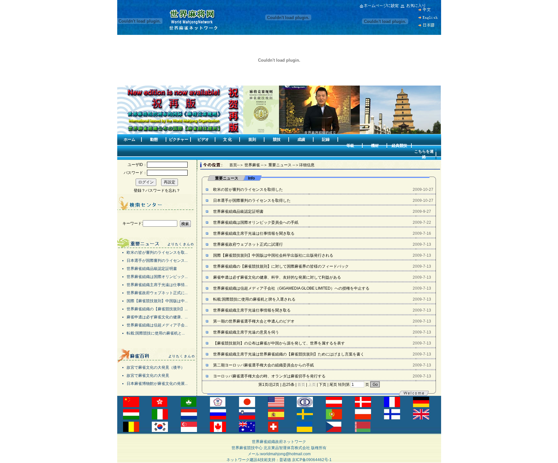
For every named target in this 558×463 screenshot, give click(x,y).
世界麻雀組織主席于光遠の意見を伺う (245, 332)
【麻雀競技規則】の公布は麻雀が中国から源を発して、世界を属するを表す (278, 343)
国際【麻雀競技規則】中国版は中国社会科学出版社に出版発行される (272, 255)
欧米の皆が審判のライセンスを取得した (247, 189)
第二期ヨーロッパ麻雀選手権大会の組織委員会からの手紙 (263, 365)
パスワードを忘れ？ (162, 190)
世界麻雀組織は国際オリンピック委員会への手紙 (255, 222)
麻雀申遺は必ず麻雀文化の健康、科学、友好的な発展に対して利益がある (276, 277)
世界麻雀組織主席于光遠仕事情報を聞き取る (251, 310)
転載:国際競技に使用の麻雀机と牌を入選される (253, 299)
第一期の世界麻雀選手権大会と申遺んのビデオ (253, 321)
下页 (322, 384)
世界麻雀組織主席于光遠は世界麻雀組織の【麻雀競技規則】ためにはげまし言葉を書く (288, 354)
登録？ (139, 190)
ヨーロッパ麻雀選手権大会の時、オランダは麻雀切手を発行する (269, 376)
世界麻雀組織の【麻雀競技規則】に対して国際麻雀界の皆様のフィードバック (280, 266)
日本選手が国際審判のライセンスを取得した (251, 200)
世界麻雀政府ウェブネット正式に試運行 (247, 244)
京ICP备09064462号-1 (312, 460)
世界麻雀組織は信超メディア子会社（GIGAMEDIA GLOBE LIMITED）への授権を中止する (290, 288)
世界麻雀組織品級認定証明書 (238, 211)
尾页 (333, 384)
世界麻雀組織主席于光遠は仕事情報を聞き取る (253, 233)
